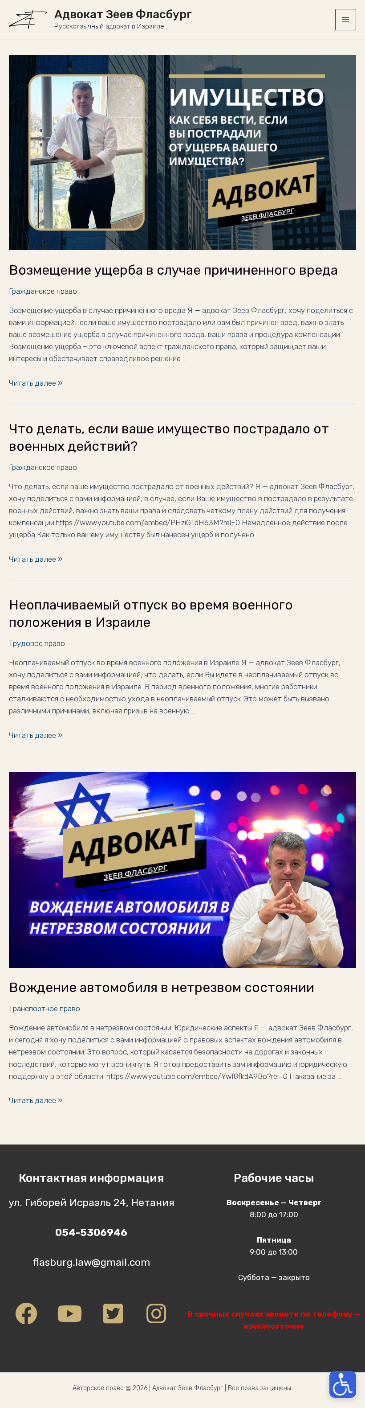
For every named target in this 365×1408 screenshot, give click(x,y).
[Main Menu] (346, 19)
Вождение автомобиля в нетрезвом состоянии (161, 988)
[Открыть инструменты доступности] (342, 1384)
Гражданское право (43, 291)
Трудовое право (37, 643)
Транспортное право (44, 1008)
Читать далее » (35, 383)
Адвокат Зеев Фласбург (123, 14)
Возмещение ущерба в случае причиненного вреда (173, 270)
